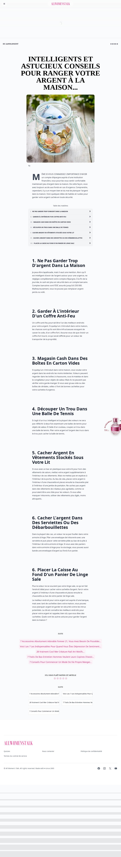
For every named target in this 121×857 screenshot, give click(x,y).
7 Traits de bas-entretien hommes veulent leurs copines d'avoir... (60, 656)
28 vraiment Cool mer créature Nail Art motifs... (60, 651)
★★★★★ (114, 44)
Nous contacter (48, 751)
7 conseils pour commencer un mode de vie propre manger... (60, 662)
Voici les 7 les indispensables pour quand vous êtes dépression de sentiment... (60, 646)
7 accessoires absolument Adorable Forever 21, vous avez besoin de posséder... (60, 641)
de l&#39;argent (10, 44)
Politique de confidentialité (91, 751)
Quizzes (7, 751)
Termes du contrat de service (15, 756)
